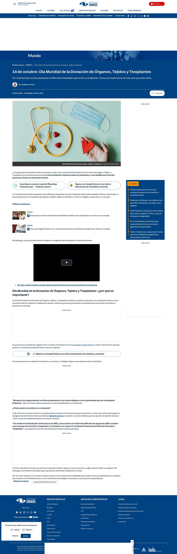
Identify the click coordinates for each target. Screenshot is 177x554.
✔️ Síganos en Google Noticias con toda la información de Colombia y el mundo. (69, 354)
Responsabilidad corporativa (127, 508)
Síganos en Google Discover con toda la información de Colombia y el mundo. (93, 185)
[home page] (88, 3)
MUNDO (29, 65)
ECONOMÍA (104, 10)
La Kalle (49, 515)
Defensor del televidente (88, 508)
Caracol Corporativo (53, 536)
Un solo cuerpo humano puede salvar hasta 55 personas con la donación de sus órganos (57, 285)
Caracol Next (51, 539)
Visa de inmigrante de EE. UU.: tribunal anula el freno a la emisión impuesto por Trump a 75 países (70, 229)
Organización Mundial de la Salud (45, 482)
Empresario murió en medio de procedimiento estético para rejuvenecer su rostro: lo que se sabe (69, 215)
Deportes (29, 530)
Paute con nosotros (87, 528)
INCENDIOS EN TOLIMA (66, 16)
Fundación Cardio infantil (82, 345)
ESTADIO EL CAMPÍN (83, 16)
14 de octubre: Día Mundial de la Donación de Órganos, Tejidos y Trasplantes (58, 65)
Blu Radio (50, 508)
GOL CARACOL (65, 10)
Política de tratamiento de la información (131, 511)
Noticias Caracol (18, 65)
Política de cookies (124, 515)
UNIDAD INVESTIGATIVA (87, 10)
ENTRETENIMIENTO (134, 10)
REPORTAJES (118, 10)
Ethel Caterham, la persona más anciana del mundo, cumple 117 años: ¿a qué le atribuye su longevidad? (146, 213)
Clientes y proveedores (88, 521)
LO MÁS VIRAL (120, 16)
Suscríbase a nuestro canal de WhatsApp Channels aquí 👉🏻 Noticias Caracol (38, 185)
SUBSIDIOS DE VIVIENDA (47, 16)
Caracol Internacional (54, 532)
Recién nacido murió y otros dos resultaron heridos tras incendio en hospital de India (144, 192)
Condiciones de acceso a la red (127, 504)
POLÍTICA (39, 10)
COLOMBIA (51, 10)
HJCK (48, 518)
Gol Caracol (50, 511)
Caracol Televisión (52, 504)
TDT (82, 511)
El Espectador (51, 525)
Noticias (17, 530)
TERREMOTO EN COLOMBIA (103, 16)
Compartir (157, 93)
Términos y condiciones (125, 518)
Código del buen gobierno (89, 515)
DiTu (48, 521)
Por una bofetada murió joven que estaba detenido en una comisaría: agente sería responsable (144, 224)
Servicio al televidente (87, 504)
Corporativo (122, 521)
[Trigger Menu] (14, 4)
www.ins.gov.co (57, 416)
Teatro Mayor (51, 528)
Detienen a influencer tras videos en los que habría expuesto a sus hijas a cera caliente (146, 203)
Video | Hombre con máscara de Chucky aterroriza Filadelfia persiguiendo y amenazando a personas (146, 234)
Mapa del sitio (85, 525)
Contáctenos (85, 518)
